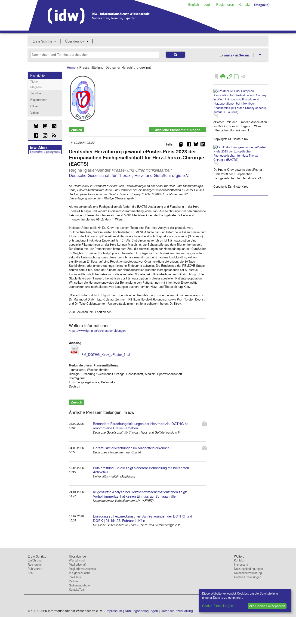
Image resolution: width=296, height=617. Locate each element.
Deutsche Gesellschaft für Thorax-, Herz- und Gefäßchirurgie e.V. (129, 175)
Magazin (36, 87)
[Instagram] (43, 135)
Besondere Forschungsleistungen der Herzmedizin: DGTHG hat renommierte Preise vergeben (141, 425)
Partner (73, 581)
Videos (35, 112)
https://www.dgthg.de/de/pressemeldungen (97, 330)
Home (71, 67)
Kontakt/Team (77, 589)
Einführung (35, 560)
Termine (35, 93)
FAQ (31, 573)
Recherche (35, 564)
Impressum (241, 564)
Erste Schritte (42, 41)
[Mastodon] (43, 126)
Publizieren (35, 569)
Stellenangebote (79, 585)
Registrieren (225, 4)
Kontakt (244, 4)
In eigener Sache (79, 573)
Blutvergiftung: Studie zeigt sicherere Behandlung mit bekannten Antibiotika (141, 469)
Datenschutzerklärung (248, 573)
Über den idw (75, 41)
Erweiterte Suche (234, 55)
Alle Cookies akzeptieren (267, 606)
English (193, 4)
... (252, 130)
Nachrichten (38, 75)
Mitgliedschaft (77, 564)
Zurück (76, 129)
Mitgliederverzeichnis (82, 569)
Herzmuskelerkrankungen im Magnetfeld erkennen (131, 447)
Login (208, 4)
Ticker (34, 81)
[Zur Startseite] (124, 29)
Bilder (34, 106)
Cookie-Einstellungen (247, 577)
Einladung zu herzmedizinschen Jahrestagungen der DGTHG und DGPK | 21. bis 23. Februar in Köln (142, 518)
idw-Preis (75, 577)
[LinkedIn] (52, 126)
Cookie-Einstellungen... (219, 605)
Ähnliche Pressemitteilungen (177, 129)
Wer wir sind (77, 560)
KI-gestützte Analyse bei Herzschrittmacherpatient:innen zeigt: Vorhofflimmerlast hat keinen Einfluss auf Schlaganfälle (140, 494)
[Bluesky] (34, 126)
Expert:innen (38, 99)
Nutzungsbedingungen (248, 569)
